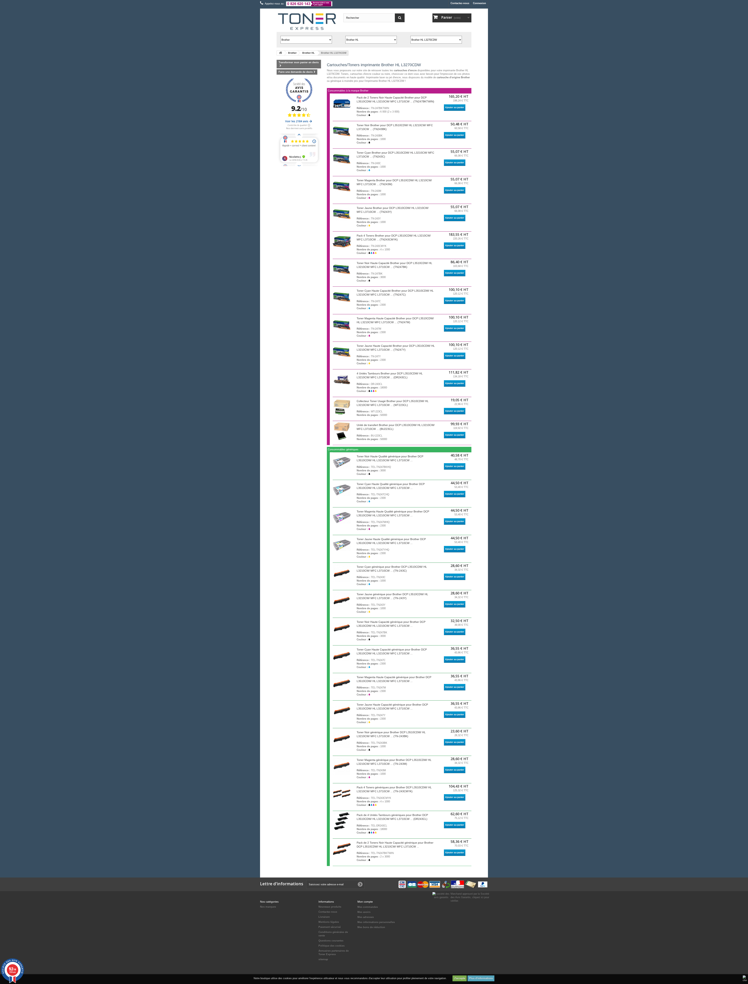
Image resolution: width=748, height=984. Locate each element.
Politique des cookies (331, 945)
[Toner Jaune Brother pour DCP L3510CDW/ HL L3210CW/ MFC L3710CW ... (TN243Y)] (342, 214)
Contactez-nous (460, 3)
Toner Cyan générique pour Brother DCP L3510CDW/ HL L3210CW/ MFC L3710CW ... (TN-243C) (392, 568)
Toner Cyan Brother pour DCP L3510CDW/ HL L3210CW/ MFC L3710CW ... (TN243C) (395, 154)
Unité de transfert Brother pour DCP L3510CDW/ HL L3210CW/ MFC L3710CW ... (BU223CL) (396, 426)
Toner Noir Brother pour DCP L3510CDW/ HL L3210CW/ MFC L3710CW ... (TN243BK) (395, 127)
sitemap (323, 959)
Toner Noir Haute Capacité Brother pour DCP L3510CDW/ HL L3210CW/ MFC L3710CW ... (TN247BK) (394, 264)
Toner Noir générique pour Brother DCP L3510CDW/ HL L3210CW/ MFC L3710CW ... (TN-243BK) (391, 734)
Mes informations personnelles (376, 922)
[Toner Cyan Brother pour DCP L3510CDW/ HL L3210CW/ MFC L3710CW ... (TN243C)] (342, 159)
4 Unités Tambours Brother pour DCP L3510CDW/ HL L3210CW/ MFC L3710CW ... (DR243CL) (390, 375)
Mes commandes (367, 907)
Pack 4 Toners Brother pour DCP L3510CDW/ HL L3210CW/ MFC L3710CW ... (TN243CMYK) (394, 237)
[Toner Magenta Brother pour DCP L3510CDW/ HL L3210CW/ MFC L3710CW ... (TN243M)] (342, 186)
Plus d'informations (481, 978)
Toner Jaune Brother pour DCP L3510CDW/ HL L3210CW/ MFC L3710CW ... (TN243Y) (393, 209)
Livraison (324, 916)
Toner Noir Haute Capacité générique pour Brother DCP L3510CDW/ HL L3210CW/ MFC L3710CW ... (391, 623)
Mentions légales (328, 922)
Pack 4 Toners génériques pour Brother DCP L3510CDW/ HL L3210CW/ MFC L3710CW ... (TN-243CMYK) (394, 789)
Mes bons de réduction (371, 927)
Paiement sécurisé (329, 927)
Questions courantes (330, 940)
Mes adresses (365, 917)
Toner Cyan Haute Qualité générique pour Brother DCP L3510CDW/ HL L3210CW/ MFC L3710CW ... (391, 485)
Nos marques (268, 906)
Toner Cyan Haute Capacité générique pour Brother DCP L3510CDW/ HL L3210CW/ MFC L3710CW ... (392, 651)
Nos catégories (269, 901)
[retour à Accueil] (280, 53)
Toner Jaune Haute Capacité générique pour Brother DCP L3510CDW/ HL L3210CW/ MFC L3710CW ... (392, 706)
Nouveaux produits (329, 906)
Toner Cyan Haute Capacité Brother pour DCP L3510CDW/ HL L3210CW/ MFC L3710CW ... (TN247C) (395, 292)
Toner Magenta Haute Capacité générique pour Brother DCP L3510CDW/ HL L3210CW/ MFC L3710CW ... (394, 679)
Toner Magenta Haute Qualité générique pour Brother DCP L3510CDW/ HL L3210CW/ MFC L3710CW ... (393, 513)
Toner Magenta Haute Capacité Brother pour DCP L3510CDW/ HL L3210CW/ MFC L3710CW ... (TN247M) (395, 320)
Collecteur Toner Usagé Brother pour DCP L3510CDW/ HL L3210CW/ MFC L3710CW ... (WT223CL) (392, 403)
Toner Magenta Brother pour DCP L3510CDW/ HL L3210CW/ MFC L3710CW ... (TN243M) (394, 182)
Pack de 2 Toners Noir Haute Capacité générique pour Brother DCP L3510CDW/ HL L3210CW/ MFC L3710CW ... (395, 844)
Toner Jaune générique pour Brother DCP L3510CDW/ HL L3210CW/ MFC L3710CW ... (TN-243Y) (392, 596)
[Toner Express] (307, 21)
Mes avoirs (363, 912)
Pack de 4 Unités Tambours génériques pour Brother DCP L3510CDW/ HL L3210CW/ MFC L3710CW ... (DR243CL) (392, 816)
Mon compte (365, 901)
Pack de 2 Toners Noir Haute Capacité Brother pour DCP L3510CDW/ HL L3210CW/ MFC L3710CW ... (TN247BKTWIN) (395, 99)
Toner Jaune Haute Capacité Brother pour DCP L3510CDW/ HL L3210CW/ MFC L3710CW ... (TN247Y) (396, 347)
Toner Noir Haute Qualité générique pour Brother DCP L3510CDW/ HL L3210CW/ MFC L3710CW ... (390, 458)
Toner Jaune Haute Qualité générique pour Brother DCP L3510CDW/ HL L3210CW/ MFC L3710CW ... (391, 541)
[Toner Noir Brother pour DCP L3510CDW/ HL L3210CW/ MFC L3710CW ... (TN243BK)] (342, 131)
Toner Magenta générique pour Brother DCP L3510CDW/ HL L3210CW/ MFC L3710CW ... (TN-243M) (394, 761)
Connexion (479, 3)
